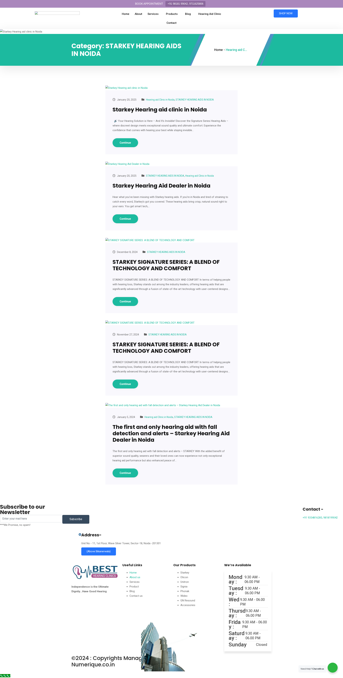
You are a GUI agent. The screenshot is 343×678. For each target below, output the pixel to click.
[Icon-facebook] (75, 606)
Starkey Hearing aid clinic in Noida (160, 109)
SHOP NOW (285, 13)
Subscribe (75, 519)
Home (125, 14)
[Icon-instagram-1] (85, 606)
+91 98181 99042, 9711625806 (185, 3)
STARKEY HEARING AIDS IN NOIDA (195, 99)
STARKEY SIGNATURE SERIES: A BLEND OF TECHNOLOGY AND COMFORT (166, 265)
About (138, 14)
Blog (188, 14)
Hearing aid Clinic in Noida (160, 99)
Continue (125, 142)
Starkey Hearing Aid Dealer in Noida (161, 186)
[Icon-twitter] (95, 606)
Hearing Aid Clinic (209, 14)
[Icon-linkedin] (104, 606)
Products (172, 14)
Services (153, 14)
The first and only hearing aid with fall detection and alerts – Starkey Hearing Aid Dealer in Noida (171, 433)
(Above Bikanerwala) (99, 551)
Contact (171, 22)
